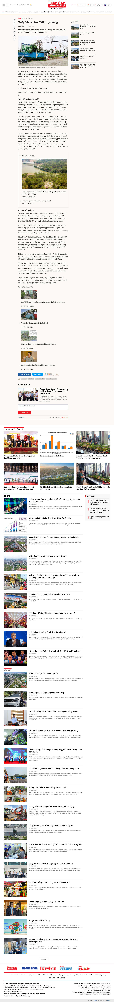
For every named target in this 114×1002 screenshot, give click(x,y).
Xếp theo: (51, 417)
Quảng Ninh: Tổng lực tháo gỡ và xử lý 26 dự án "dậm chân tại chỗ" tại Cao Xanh (53, 391)
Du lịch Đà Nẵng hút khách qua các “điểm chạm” (49, 882)
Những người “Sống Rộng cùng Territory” (47, 692)
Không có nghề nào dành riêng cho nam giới (48, 787)
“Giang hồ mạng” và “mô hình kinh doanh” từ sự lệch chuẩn (55, 651)
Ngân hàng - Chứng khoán (72, 12)
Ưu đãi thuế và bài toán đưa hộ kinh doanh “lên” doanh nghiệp (55, 844)
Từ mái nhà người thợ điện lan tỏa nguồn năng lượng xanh (54, 768)
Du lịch (83, 12)
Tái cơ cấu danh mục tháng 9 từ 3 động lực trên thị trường (53, 730)
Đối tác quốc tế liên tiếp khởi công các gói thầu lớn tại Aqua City (19, 457)
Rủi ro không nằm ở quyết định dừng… (87, 57)
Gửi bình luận (24, 412)
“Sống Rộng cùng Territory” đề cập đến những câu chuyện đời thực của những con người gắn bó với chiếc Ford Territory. (56, 698)
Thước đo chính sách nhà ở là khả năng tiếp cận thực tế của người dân (93, 488)
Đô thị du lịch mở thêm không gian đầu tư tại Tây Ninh (56, 488)
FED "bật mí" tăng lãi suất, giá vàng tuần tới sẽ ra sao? (52, 613)
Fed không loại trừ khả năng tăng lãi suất (46, 901)
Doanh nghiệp (23, 12)
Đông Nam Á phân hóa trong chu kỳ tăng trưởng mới (51, 825)
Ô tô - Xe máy (108, 12)
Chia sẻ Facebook (25, 374)
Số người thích (64, 417)
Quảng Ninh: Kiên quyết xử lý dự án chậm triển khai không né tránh (88, 26)
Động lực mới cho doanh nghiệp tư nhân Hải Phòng (51, 863)
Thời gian (57, 417)
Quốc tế (61, 12)
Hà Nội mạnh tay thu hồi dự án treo (87, 33)
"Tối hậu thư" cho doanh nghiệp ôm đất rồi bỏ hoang (87, 49)
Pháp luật (39, 12)
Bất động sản (54, 12)
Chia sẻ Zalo (38, 374)
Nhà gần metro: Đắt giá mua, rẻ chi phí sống (48, 556)
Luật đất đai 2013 (40, 378)
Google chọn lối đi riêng (39, 920)
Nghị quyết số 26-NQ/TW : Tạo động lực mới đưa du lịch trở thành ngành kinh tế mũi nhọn (54, 576)
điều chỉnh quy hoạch (51, 378)
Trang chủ (20, 18)
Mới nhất (13, 5)
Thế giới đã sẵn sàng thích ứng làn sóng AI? (47, 632)
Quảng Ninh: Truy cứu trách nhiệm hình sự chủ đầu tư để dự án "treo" (87, 66)
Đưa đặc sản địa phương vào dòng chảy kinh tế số (49, 594)
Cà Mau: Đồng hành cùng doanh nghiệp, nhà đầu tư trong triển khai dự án (55, 750)
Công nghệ (101, 12)
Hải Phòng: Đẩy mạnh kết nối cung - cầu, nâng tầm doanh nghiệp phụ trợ (53, 940)
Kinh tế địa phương (91, 12)
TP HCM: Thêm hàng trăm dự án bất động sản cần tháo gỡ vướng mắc (87, 42)
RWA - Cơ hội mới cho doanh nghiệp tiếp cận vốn (50, 518)
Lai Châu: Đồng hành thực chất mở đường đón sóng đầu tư (53, 711)
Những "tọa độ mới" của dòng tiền (43, 673)
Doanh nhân (31, 12)
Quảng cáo (99, 5)
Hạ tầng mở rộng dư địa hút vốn (52, 456)
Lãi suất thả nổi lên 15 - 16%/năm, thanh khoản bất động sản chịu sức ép (91, 457)
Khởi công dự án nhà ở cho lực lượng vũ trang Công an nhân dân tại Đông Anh (19, 488)
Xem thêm (43, 959)
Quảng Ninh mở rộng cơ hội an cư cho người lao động (51, 806)
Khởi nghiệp (46, 12)
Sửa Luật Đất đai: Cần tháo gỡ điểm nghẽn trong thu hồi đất (54, 537)
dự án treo (23, 378)
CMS (96, 1000)
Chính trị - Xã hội (10, 12)
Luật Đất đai (31, 378)
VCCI (16, 12)
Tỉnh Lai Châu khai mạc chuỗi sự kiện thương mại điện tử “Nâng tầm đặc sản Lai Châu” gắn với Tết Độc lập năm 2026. (55, 600)
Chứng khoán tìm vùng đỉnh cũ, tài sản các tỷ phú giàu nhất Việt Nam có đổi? (54, 500)
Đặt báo (91, 5)
